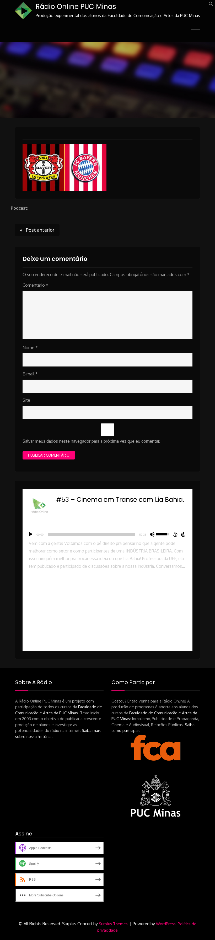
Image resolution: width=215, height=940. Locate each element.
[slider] (91, 534)
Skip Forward (183, 534)
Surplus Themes (113, 923)
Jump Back (175, 534)
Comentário (35, 285)
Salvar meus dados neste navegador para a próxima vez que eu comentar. (91, 441)
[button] (211, 5)
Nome (30, 347)
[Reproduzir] (30, 534)
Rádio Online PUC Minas (76, 6)
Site (26, 400)
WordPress (166, 923)
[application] (107, 534)
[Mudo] (152, 534)
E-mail (30, 373)
